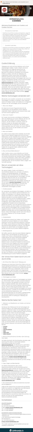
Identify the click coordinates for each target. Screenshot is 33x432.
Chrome (5, 326)
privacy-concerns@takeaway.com (17, 356)
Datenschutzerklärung (7, 82)
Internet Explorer (7, 329)
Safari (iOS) (6, 332)
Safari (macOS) (7, 334)
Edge (4, 331)
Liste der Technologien (15, 182)
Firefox (5, 328)
